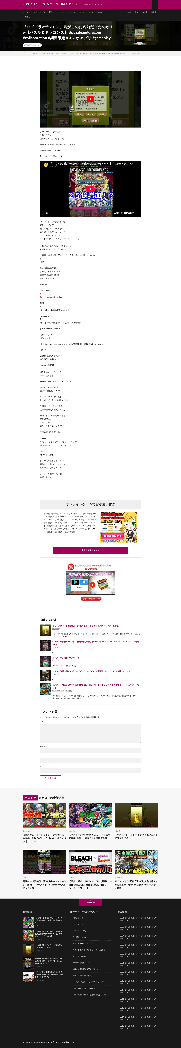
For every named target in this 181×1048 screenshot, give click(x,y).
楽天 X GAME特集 (80, 956)
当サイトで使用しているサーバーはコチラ (89, 950)
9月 (151, 927)
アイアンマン (61, 12)
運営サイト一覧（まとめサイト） (86, 944)
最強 (136, 12)
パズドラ (35, 12)
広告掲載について (79, 937)
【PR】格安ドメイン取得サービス (86, 988)
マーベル (109, 12)
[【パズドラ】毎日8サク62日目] (45, 661)
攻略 (129, 12)
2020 (122, 972)
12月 (126, 929)
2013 (122, 1026)
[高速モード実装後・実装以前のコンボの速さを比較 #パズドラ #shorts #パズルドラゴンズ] (28, 963)
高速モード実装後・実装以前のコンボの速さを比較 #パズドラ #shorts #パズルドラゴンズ (44, 884)
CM (43, 12)
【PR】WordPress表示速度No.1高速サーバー (90, 995)
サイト (42, 766)
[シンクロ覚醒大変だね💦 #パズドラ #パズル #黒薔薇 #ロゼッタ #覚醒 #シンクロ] (45, 675)
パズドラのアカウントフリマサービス (89, 982)
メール (43, 756)
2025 (122, 927)
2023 (122, 945)
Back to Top (90, 903)
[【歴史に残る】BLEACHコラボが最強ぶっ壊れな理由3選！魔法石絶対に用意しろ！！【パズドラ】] (28, 976)
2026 (122, 918)
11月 (122, 929)
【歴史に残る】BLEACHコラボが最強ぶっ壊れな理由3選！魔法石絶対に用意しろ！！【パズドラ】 (90, 884)
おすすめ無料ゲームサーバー (84, 963)
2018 (122, 981)
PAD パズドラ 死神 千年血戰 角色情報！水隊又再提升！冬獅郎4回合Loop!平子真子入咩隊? (136, 884)
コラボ (81, 12)
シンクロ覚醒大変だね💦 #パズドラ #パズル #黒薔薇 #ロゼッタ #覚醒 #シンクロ (92, 671)
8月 (148, 918)
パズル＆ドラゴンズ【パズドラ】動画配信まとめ (55, 1042)
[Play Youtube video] (90, 99)
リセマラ (120, 12)
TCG (50, 12)
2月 (129, 918)
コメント (43, 722)
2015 (122, 1008)
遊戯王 (153, 12)
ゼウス (90, 12)
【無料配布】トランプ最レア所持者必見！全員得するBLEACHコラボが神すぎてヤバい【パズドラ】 (44, 838)
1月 (126, 918)
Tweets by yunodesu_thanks (52, 297)
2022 (122, 954)
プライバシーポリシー (81, 931)
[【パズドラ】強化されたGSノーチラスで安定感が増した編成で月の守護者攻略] (28, 922)
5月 (139, 918)
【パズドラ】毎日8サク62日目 (65, 658)
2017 (122, 990)
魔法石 (27, 17)
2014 (122, 1017)
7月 (145, 918)
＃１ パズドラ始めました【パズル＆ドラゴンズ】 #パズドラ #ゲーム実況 (85, 626)
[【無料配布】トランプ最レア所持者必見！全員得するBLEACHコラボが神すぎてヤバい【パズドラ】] (28, 935)
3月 (132, 918)
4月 (135, 918)
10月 (155, 927)
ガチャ (72, 12)
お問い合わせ (78, 918)
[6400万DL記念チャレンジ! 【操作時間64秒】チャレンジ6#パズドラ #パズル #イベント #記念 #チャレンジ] (45, 645)
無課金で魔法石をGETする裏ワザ (85, 969)
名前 (43, 746)
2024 (122, 936)
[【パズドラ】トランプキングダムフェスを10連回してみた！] (28, 949)
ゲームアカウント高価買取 (83, 976)
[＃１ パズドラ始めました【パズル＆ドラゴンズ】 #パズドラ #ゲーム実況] (45, 630)
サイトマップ (78, 924)
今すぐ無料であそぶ (90, 550)
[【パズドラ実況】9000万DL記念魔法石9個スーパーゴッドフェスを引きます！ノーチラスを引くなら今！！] (45, 689)
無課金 (144, 12)
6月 (142, 918)
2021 (122, 963)
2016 (122, 999)
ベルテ (99, 12)
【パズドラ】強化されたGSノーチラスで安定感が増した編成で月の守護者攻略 (89, 836)
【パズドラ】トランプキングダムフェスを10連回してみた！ (136, 836)
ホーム (25, 12)
